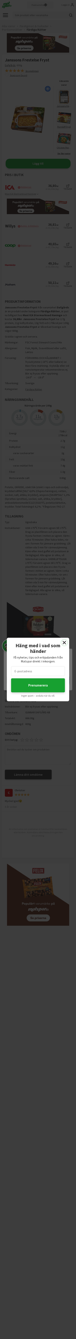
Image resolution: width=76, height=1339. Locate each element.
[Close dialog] (64, 642)
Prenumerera (38, 685)
